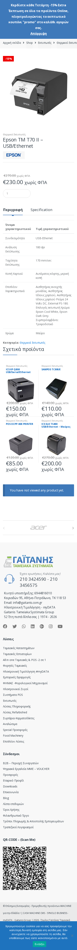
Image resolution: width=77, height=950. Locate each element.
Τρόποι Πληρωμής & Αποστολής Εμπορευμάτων (33, 821)
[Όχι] (72, 936)
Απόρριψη (38, 33)
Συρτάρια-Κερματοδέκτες (18, 718)
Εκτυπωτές (44, 43)
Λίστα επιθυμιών (13, 804)
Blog (6, 798)
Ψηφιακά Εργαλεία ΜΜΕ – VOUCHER (26, 769)
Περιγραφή (13, 210)
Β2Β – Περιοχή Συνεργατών (21, 763)
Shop (29, 43)
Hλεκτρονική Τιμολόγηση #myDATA (26, 671)
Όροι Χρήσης (11, 809)
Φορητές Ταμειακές (15, 665)
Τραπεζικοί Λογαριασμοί (18, 827)
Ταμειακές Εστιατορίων (17, 654)
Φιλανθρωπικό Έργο (16, 815)
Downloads (10, 786)
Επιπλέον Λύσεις (13, 741)
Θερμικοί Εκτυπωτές (14, 134)
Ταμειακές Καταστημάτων (19, 648)
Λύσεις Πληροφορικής (17, 706)
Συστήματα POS (13, 695)
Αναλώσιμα (10, 724)
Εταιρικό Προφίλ (13, 780)
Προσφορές (10, 775)
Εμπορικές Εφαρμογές (17, 677)
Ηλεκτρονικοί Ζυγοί (15, 689)
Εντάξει (39, 944)
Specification (41, 210)
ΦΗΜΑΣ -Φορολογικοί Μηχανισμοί (25, 683)
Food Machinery (13, 735)
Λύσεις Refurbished (15, 712)
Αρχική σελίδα (12, 43)
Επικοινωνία (10, 792)
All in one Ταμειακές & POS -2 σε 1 (24, 660)
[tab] (13, 211)
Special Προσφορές (15, 730)
